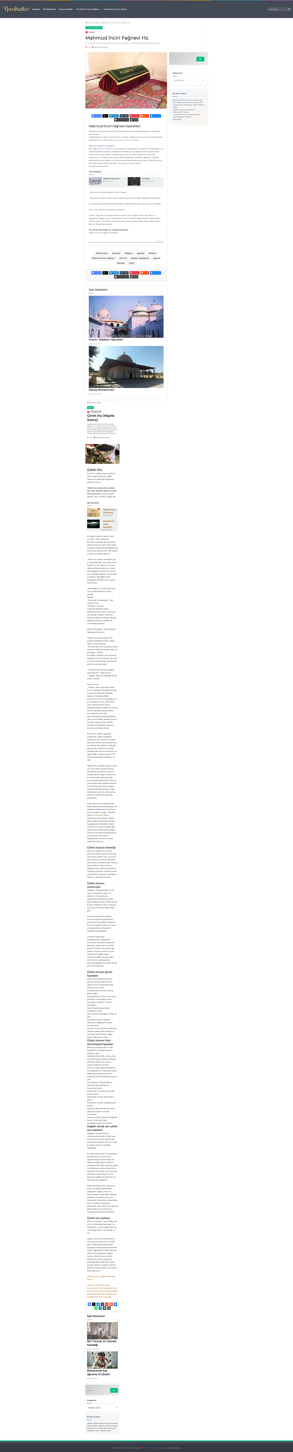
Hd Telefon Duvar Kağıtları (87, 9)
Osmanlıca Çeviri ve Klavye (115, 9)
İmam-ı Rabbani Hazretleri (106, 339)
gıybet (141, 253)
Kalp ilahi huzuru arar (111, 179)
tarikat (121, 263)
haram (153, 253)
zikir (132, 263)
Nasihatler (161, 1448)
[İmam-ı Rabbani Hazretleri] (126, 317)
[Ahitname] (134, 181)
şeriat (157, 258)
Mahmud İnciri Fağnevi (104, 258)
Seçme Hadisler (66, 9)
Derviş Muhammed (101, 389)
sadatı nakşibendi (140, 258)
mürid (124, 258)
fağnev (129, 253)
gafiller (110, 198)
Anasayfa (36, 9)
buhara (117, 253)
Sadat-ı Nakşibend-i (102, 23)
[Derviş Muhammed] (126, 367)
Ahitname (146, 179)
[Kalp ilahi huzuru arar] (95, 181)
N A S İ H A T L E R (150, 1448)
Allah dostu (102, 253)
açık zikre (101, 149)
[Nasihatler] (16, 10)
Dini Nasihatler (49, 9)
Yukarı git (160, 241)
